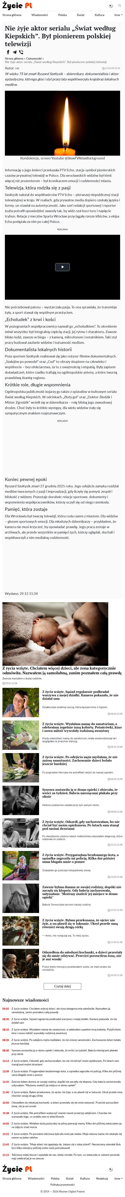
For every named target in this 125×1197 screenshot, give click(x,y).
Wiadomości (39, 15)
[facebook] (8, 52)
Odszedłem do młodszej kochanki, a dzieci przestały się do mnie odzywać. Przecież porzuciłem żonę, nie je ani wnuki (65, 1104)
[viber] (21, 52)
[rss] (110, 6)
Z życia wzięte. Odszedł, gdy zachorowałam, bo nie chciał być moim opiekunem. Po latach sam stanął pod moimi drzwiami (65, 1063)
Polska (62, 15)
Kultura (99, 15)
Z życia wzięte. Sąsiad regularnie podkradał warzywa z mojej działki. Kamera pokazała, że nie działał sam (64, 1021)
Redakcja (102, 1178)
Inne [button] (117, 15)
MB (17, 68)
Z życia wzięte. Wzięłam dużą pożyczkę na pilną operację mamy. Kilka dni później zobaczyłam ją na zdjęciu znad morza (66, 1125)
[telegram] (14, 52)
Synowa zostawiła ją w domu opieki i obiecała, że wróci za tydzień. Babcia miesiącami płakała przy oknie (65, 1052)
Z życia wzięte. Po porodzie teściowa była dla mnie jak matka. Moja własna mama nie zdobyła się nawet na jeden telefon (67, 1136)
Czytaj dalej (62, 986)
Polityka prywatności (62, 1184)
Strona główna (11, 15)
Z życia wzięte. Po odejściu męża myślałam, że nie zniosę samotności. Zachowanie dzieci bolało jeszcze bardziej (66, 1042)
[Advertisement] (62, 449)
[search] (120, 6)
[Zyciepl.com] (17, 5)
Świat (80, 15)
